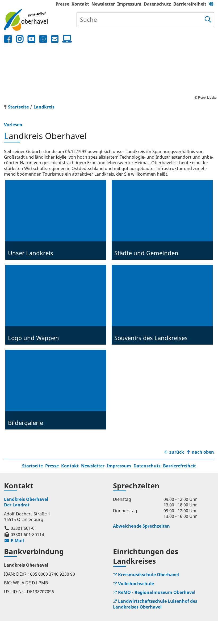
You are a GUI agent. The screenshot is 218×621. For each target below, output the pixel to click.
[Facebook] (8, 39)
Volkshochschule (136, 584)
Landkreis (43, 107)
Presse (62, 4)
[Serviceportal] (66, 39)
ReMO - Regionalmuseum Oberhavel (156, 592)
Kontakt (80, 4)
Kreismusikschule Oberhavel (148, 574)
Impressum (129, 4)
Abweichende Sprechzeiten (141, 526)
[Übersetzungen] (211, 4)
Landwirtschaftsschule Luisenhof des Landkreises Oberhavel (155, 604)
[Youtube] (31, 39)
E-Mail (14, 541)
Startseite (32, 466)
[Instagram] (19, 39)
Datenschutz (157, 4)
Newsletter (103, 4)
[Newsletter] (54, 39)
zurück (176, 452)
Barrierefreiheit (189, 4)
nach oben (203, 452)
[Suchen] (208, 19)
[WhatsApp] (43, 39)
